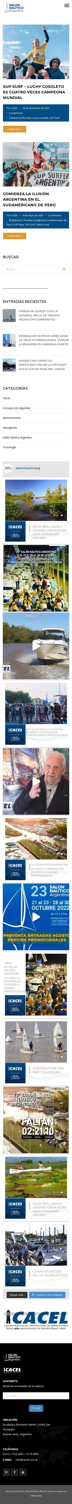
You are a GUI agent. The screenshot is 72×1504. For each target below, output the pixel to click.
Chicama (27, 220)
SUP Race (18, 224)
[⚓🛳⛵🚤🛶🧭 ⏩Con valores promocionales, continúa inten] (36, 713)
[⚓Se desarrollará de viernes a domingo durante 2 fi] (36, 1120)
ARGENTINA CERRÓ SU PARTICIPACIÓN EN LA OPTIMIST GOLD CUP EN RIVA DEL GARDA (43, 365)
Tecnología (9, 447)
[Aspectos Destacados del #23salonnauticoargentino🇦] (36, 1255)
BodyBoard (15, 220)
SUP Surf (54, 118)
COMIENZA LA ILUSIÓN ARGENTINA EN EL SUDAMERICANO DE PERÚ (29, 199)
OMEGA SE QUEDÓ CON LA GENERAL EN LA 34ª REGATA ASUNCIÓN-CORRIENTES (39, 315)
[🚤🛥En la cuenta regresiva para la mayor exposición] (36, 849)
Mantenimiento (12, 418)
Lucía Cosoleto (40, 118)
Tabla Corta (42, 224)
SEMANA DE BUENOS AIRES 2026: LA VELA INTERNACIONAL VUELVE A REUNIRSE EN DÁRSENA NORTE (44, 340)
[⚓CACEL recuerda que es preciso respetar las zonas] (36, 1052)
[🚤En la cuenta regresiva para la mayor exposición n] (36, 917)
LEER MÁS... (14, 129)
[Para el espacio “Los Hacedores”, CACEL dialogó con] (36, 781)
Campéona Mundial (20, 118)
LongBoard (39, 220)
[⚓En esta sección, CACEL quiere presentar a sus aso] (36, 646)
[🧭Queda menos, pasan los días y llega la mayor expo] (36, 578)
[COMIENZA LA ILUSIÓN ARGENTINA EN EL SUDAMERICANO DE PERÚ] (36, 164)
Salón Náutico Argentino (17, 437)
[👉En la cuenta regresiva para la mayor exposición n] (36, 984)
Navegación (10, 427)
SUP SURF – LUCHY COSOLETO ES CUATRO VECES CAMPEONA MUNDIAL (34, 92)
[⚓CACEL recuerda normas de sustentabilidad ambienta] (36, 510)
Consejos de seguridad (16, 408)
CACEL (14, 108)
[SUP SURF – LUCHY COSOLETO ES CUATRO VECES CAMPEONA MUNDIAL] (36, 51)
